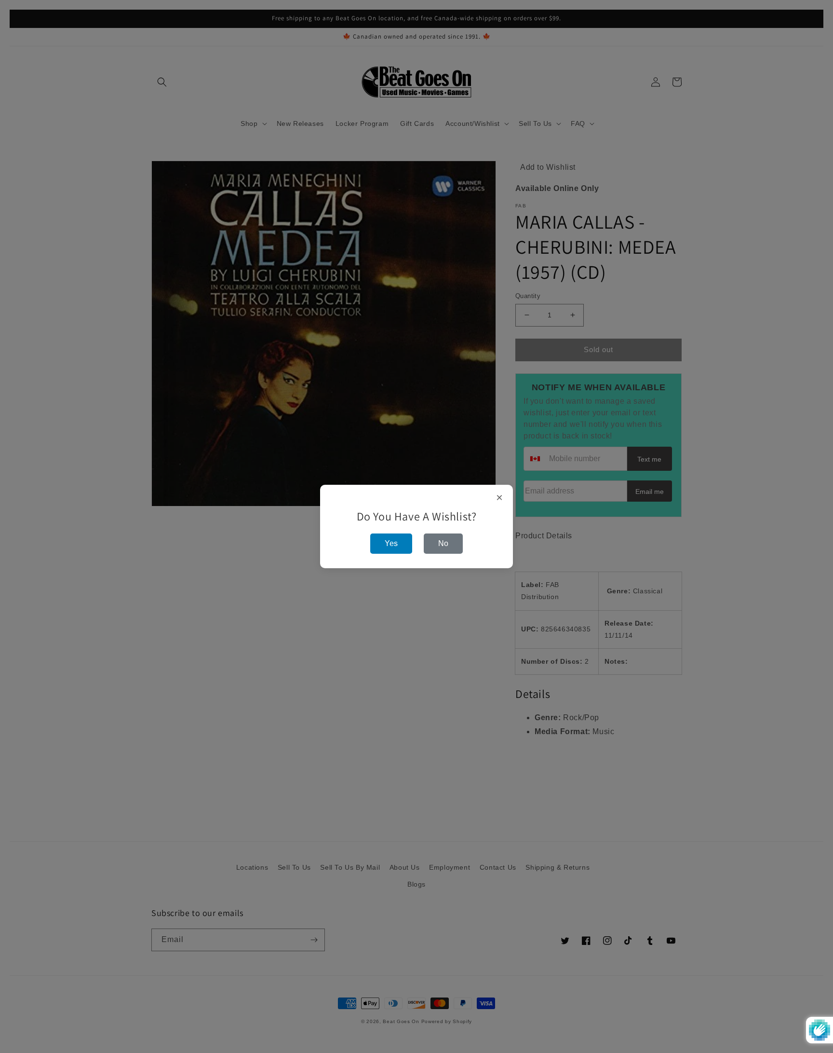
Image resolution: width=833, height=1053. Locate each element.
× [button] (499, 498)
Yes (391, 543)
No (443, 543)
